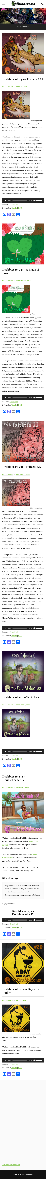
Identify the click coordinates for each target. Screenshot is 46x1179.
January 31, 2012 (23, 474)
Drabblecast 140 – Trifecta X (20, 697)
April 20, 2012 (21, 87)
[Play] (5, 200)
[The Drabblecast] (23, 5)
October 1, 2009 (22, 788)
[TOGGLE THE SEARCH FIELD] (42, 4)
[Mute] (34, 200)
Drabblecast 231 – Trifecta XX (21, 466)
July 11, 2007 (21, 1000)
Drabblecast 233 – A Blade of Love (20, 271)
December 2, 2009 (23, 705)
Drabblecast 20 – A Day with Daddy (20, 990)
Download (14, 204)
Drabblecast (7, 87)
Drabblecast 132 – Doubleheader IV (13, 778)
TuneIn (14, 207)
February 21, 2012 (23, 281)
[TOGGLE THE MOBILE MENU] (3, 4)
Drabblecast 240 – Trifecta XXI (22, 79)
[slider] (39, 200)
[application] (23, 200)
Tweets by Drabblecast (11, 1165)
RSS (20, 207)
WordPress (28, 1174)
